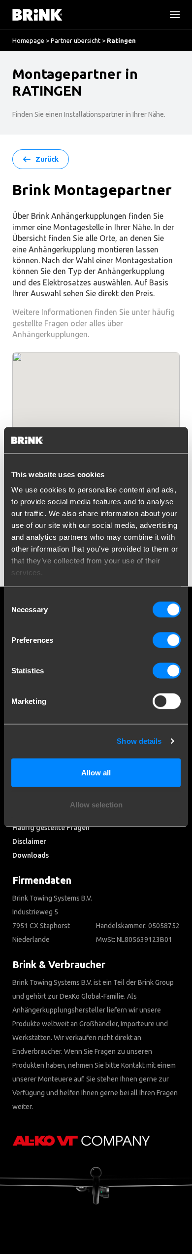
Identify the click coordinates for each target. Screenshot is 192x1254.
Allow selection (96, 805)
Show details (139, 741)
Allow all (96, 772)
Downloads (30, 855)
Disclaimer (29, 841)
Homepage (28, 40)
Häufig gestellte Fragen (51, 828)
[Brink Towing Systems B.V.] (37, 15)
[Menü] (171, 15)
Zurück (47, 159)
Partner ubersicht (75, 40)
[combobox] (39, 91)
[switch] (167, 640)
